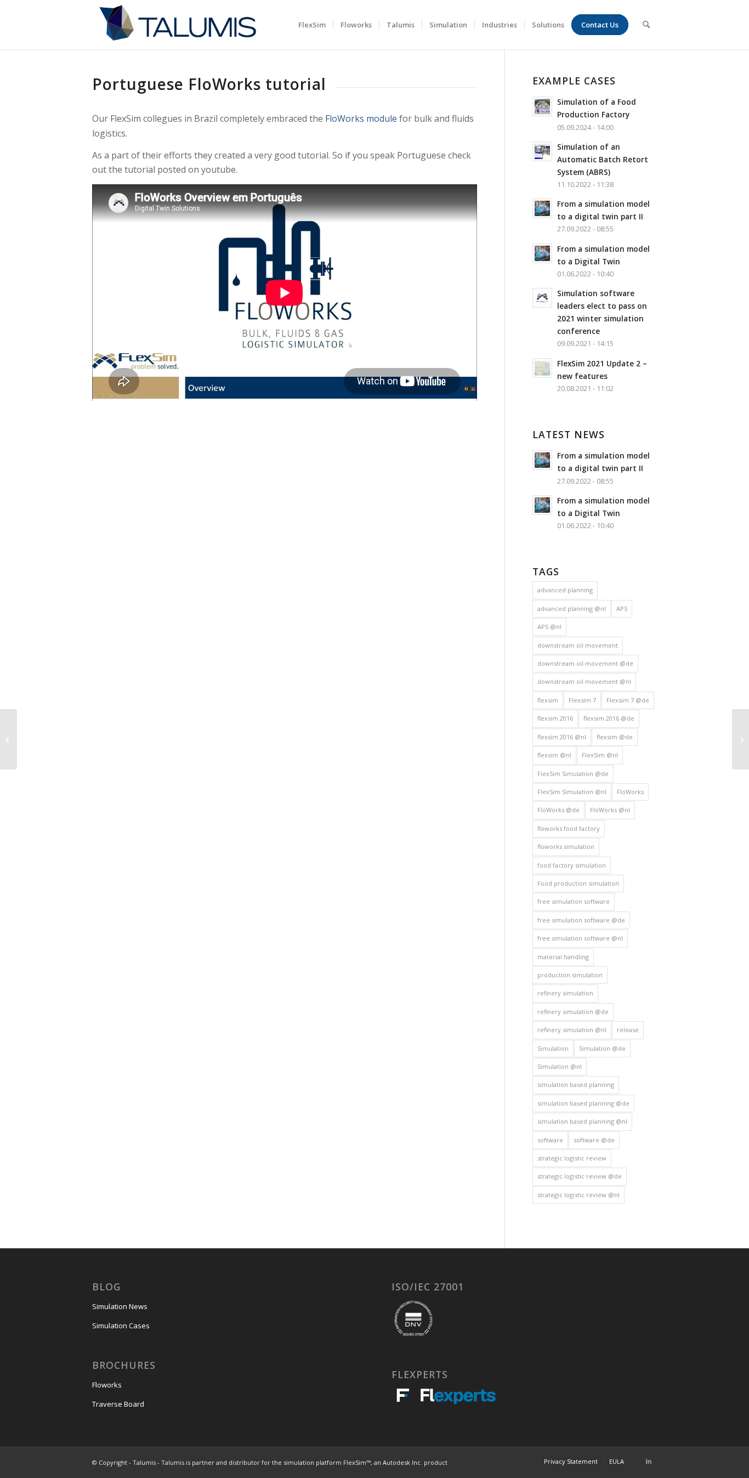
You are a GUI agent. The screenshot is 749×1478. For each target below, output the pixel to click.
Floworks (107, 1385)
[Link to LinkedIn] (648, 1461)
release (628, 1030)
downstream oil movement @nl (584, 681)
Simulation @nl (559, 1066)
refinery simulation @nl (571, 1030)
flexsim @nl (554, 755)
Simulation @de (602, 1048)
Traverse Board (118, 1404)
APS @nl (549, 626)
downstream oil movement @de (585, 663)
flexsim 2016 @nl (561, 737)
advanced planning (565, 590)
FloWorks (630, 792)
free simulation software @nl (580, 938)
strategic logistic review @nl (578, 1195)
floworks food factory (568, 828)
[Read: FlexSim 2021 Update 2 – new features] (542, 368)
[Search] (646, 24)
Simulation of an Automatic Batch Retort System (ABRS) (602, 159)
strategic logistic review (571, 1158)
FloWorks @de (558, 810)
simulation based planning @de (583, 1103)
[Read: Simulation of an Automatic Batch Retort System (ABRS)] (542, 151)
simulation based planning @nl (582, 1121)
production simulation (570, 975)
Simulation (553, 1048)
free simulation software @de (581, 920)
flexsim (547, 700)
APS (621, 608)
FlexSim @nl (600, 755)
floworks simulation (565, 846)
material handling (563, 957)
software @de (594, 1140)
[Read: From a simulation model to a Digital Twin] (542, 253)
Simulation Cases (121, 1325)
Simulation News (119, 1306)
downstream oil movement (577, 645)
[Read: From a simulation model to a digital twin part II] (542, 208)
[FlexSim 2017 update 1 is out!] (8, 739)
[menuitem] (312, 24)
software (550, 1140)
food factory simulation (571, 865)
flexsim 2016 (555, 718)
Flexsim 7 (582, 700)
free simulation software (573, 901)
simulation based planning (575, 1084)
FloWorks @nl (610, 810)
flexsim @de (615, 737)
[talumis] (177, 24)
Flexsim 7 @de (627, 700)
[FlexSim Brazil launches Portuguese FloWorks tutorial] (740, 739)
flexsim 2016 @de (608, 718)
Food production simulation (578, 883)
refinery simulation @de (573, 1011)
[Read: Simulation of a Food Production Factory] (542, 106)
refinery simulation (565, 993)
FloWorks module (361, 118)
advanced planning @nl (571, 608)
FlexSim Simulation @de (573, 773)
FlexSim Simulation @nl (571, 792)
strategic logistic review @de (579, 1176)
